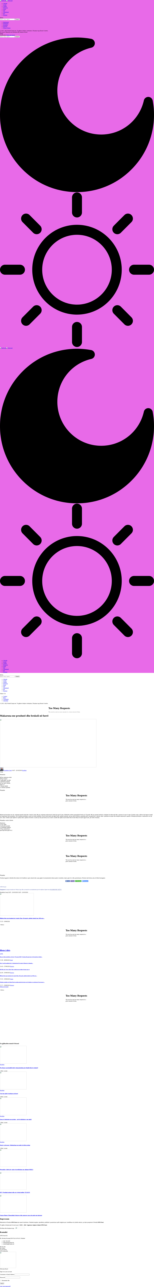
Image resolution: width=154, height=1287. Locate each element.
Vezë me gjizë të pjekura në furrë (9, 1093)
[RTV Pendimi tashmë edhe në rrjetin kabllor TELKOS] (13, 1189)
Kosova (12, 966)
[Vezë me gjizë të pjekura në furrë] (13, 1089)
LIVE (1, 953)
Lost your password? (5, 1286)
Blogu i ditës (5, 950)
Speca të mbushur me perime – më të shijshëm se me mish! (16, 1119)
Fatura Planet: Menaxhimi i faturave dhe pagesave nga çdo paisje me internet (21, 1215)
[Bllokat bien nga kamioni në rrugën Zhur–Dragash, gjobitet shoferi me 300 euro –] (17, 915)
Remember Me (5, 1280)
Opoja (11, 979)
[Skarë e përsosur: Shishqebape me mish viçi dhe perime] (13, 1140)
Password (2, 1277)
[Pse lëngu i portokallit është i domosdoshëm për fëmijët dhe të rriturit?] (13, 1063)
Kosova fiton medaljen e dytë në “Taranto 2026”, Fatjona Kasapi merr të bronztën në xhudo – (21, 956)
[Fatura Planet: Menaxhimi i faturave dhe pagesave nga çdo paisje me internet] (13, 1212)
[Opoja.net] (6, 0)
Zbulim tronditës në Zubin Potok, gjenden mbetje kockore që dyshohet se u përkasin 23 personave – (22, 982)
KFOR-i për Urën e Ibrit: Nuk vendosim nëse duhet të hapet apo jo (15, 969)
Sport (11, 960)
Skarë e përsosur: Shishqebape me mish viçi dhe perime (15, 1145)
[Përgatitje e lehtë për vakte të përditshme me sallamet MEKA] (13, 1166)
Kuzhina (24, 770)
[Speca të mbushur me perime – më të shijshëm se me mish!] (13, 1114)
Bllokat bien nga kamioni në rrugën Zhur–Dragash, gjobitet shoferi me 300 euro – (22, 918)
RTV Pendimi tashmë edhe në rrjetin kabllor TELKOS (15, 1192)
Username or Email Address (7, 1274)
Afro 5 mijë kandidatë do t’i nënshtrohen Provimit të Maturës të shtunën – (16, 963)
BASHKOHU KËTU (56, 889)
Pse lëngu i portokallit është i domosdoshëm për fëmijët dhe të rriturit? (19, 1068)
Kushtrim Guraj (8, 770)
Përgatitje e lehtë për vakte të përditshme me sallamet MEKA (16, 1169)
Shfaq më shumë (10, 35)
